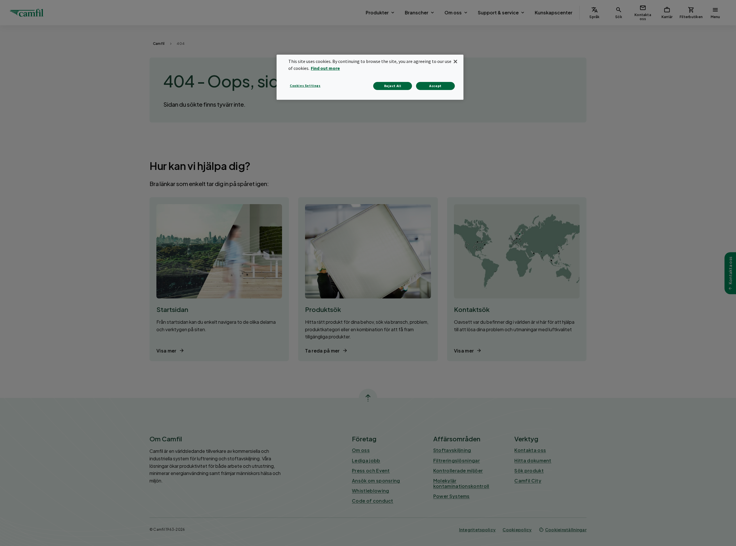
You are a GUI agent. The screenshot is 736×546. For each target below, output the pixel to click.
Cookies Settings (305, 85)
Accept (435, 86)
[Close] (455, 61)
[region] (370, 77)
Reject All (392, 86)
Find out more (325, 68)
